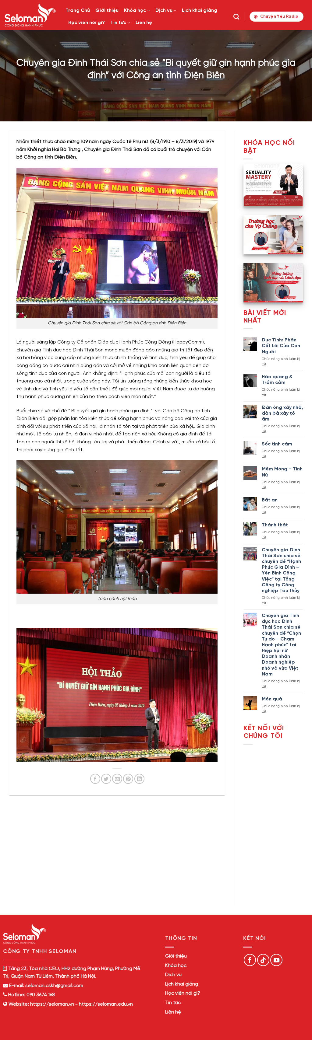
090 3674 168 (40, 994)
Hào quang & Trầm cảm (277, 379)
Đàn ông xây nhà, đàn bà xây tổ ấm (282, 413)
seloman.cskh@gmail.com (54, 985)
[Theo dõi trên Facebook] (250, 960)
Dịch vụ (163, 10)
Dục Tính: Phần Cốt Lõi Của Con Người (281, 345)
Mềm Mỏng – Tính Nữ (282, 471)
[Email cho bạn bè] (117, 779)
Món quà (272, 699)
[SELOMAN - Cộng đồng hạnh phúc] (30, 15)
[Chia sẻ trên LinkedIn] (139, 779)
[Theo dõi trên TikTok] (263, 960)
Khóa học (135, 10)
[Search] (236, 16)
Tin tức (118, 22)
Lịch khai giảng (199, 10)
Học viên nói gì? (86, 22)
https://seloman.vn (52, 1004)
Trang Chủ (78, 10)
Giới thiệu (107, 10)
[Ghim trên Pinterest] (128, 779)
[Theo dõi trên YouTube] (276, 960)
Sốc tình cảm (277, 444)
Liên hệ (144, 22)
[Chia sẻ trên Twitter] (106, 779)
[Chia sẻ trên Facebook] (95, 779)
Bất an (270, 500)
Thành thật (275, 525)
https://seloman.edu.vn (106, 1004)
